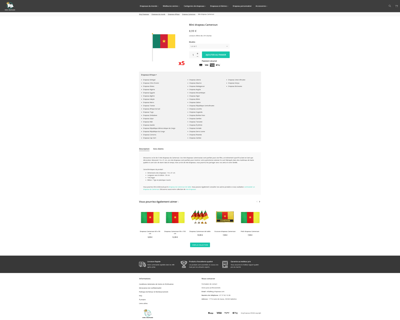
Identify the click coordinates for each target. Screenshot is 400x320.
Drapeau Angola (195, 89)
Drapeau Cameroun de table (200, 231)
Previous (257, 201)
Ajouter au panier (216, 54)
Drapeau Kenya (233, 83)
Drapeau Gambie (195, 118)
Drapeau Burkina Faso (197, 115)
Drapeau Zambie (195, 138)
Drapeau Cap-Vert (149, 138)
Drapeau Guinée (149, 125)
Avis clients (158, 149)
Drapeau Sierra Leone (197, 131)
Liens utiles (143, 303)
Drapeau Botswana (235, 86)
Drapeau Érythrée (195, 125)
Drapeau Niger (194, 96)
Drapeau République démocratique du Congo (159, 128)
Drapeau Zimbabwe (150, 115)
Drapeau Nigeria (149, 89)
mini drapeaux (191, 189)
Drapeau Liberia (195, 80)
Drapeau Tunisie (149, 106)
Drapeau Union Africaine (236, 80)
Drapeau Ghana (148, 86)
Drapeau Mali (147, 122)
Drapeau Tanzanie (195, 122)
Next (259, 201)
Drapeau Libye (148, 118)
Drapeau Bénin (194, 99)
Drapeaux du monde (158, 14)
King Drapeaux (144, 14)
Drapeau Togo (148, 112)
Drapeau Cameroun (188, 14)
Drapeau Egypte (149, 93)
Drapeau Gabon (195, 102)
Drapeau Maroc (148, 102)
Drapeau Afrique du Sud (151, 109)
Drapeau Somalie (195, 128)
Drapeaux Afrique (174, 14)
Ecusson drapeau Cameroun (225, 231)
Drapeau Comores (149, 135)
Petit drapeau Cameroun (250, 231)
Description (144, 149)
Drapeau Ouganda (195, 112)
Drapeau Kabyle (149, 99)
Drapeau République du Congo (154, 131)
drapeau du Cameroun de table (180, 187)
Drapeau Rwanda (195, 135)
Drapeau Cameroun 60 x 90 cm (150, 232)
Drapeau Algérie (149, 96)
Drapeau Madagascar (197, 86)
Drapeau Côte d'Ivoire (151, 83)
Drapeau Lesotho (195, 109)
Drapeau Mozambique (197, 93)
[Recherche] (390, 6)
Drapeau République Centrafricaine (201, 106)
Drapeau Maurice (195, 83)
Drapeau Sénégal (149, 80)
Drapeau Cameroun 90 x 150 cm (175, 232)
